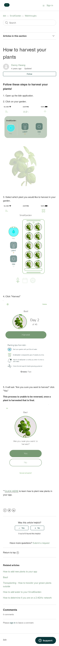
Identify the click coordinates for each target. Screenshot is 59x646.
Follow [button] (29, 74)
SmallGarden (15, 15)
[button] (43, 5)
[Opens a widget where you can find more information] (45, 640)
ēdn (4, 15)
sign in (12, 622)
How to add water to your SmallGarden (22, 591)
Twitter (9, 510)
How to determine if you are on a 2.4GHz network (27, 597)
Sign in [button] (50, 5)
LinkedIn (14, 510)
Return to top (9, 552)
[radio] (21, 528)
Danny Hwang (18, 65)
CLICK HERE (11, 491)
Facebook (5, 510)
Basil (5, 577)
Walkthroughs (31, 15)
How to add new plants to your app (20, 571)
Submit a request (41, 542)
